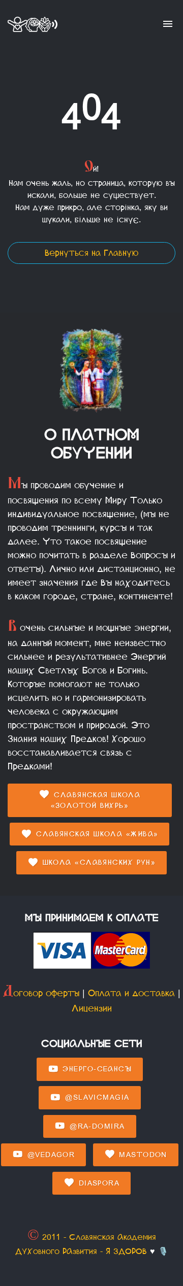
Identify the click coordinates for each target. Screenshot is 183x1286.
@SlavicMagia (96, 1097)
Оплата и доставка (131, 993)
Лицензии (92, 1008)
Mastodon (141, 1154)
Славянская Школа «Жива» (96, 834)
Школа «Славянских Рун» (97, 862)
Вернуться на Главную (91, 253)
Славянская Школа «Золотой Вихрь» (96, 800)
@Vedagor (49, 1154)
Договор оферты (41, 993)
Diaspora (97, 1183)
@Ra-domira (96, 1126)
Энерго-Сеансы (95, 1069)
